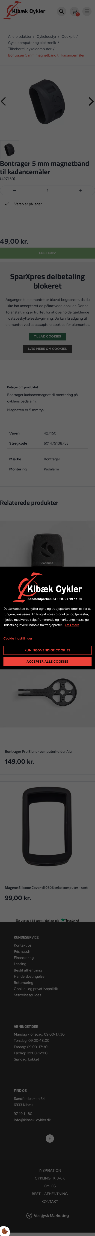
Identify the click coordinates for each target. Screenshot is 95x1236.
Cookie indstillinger (17, 638)
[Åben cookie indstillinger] (5, 1231)
